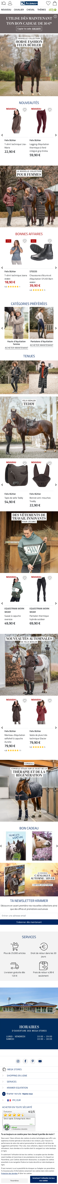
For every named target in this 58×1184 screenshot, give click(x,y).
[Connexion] (10, 3)
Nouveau (6, 9)
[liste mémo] (48, 3)
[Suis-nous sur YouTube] (40, 1061)
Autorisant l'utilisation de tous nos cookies (44, 1179)
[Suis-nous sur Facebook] (25, 1061)
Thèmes (41, 9)
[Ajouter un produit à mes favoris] (24, 109)
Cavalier (19, 9)
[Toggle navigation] (3, 3)
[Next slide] (55, 65)
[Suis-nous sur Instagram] (18, 1061)
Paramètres (14, 1180)
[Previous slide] (2, 65)
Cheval (31, 9)
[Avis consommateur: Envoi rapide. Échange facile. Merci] (18, 1120)
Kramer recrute (18, 1093)
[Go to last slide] (2, 135)
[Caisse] (55, 3)
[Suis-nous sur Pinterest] (32, 1061)
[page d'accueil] (29, 3)
